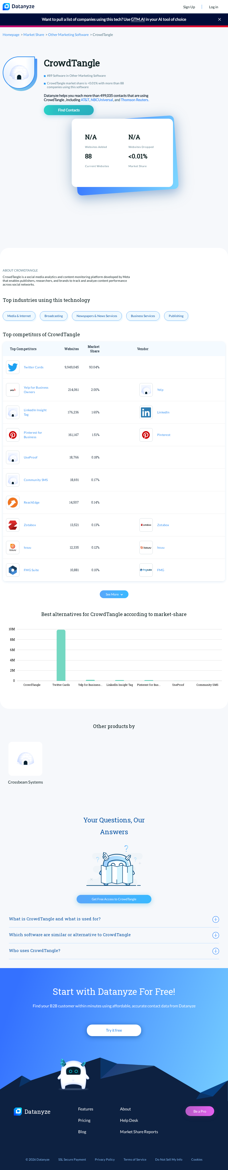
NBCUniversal (102, 100)
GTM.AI (138, 19)
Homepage (11, 34)
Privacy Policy (105, 1159)
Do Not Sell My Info (168, 1159)
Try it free (114, 1030)
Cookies (196, 1159)
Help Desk (129, 1120)
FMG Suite (31, 570)
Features (85, 1108)
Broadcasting (54, 316)
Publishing (176, 316)
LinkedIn (163, 412)
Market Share (33, 34)
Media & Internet (19, 316)
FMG (160, 570)
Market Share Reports (139, 1131)
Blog (82, 1131)
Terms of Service (135, 1159)
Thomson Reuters (135, 100)
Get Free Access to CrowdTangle (114, 899)
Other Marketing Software (68, 34)
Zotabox (30, 525)
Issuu (27, 547)
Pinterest (163, 435)
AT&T (85, 100)
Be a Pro (199, 1111)
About (125, 1108)
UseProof (30, 457)
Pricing (84, 1120)
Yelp (160, 390)
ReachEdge (31, 502)
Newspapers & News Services (97, 316)
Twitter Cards (33, 367)
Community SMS (36, 480)
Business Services (143, 316)
